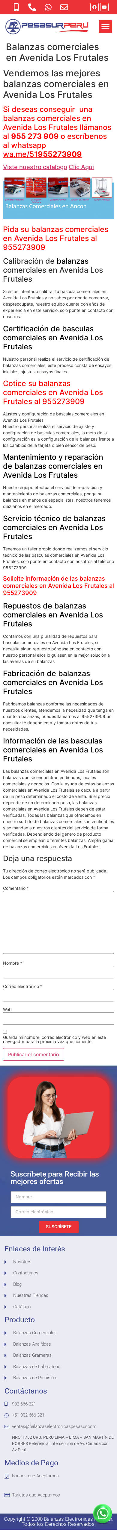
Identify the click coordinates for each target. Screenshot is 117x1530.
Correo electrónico (22, 986)
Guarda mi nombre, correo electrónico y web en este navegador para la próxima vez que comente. (54, 1039)
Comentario (16, 888)
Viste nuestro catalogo (35, 167)
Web (7, 1009)
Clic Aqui (81, 167)
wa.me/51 (42, 154)
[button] (105, 26)
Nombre (12, 963)
